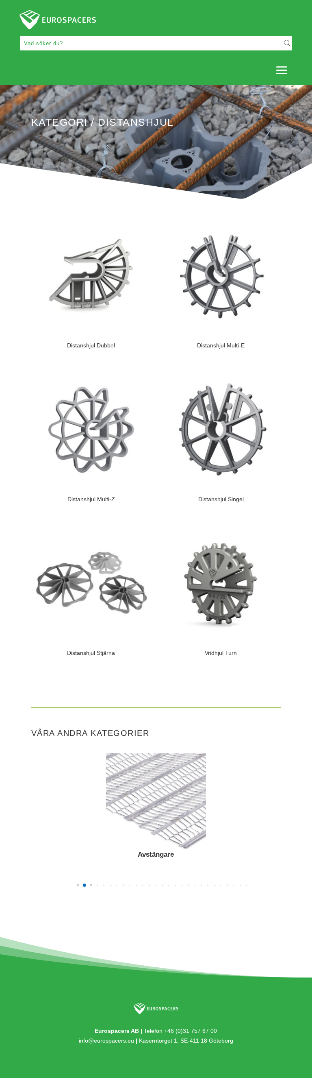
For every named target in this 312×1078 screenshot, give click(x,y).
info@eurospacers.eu (106, 1040)
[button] (78, 885)
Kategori (59, 122)
